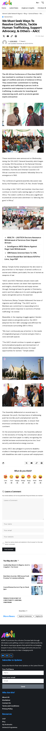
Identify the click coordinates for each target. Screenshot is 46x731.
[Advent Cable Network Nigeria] (7, 3)
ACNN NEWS (13, 41)
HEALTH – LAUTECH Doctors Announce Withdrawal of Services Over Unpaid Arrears (23, 240)
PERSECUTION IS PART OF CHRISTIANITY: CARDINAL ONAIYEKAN (12, 600)
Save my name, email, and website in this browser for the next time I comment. (24, 543)
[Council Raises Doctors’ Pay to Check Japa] (37, 590)
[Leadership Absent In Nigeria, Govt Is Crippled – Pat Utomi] (37, 568)
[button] (33, 3)
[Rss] (11, 655)
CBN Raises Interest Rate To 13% (22, 253)
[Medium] (7, 655)
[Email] (7, 36)
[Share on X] (3, 36)
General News (8, 17)
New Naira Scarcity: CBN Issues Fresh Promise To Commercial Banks (16, 577)
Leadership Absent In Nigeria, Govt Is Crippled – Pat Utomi (16, 566)
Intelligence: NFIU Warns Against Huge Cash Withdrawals (21, 247)
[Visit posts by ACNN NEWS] (4, 42)
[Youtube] (3, 655)
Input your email (8, 677)
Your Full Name (8, 669)
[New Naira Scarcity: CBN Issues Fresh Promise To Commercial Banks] (37, 579)
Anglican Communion (25, 616)
